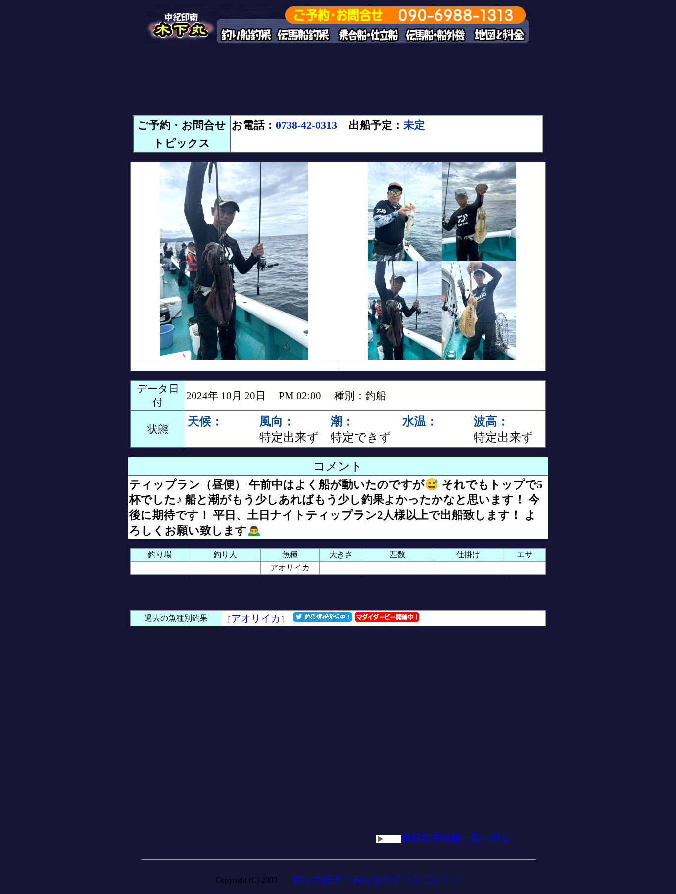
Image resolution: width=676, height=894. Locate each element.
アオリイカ (256, 618)
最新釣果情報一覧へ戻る (455, 837)
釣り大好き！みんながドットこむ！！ (377, 879)
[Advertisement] (338, 84)
